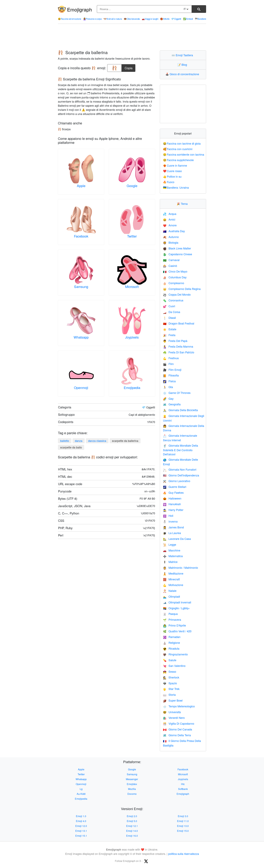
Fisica (169, 381)
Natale (169, 591)
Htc (183, 784)
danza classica (97, 441)
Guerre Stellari (174, 487)
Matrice (170, 562)
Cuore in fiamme (175, 165)
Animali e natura (113, 18)
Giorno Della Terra (177, 735)
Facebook (81, 236)
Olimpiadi (171, 596)
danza (78, 441)
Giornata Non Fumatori (179, 469)
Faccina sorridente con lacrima (183, 154)
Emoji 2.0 (132, 816)
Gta (168, 387)
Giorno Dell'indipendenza (181, 475)
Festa (169, 335)
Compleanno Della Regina (182, 289)
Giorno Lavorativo (176, 481)
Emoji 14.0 (132, 831)
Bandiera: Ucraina (176, 187)
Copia (128, 67)
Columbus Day (175, 277)
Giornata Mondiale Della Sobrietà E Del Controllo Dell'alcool (180, 449)
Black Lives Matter (177, 248)
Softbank (183, 789)
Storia (169, 695)
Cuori (169, 306)
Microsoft (132, 286)
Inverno (170, 521)
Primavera (172, 619)
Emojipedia (132, 387)
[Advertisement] (132, 37)
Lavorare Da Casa (177, 539)
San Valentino (174, 666)
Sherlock (171, 677)
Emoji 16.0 (132, 835)
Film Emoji (172, 370)
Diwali (169, 318)
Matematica (173, 556)
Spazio (170, 683)
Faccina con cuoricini (178, 149)
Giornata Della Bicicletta (180, 410)
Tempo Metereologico (179, 706)
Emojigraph (79, 9)
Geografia (172, 404)
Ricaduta (171, 648)
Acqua (169, 214)
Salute (169, 660)
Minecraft (171, 579)
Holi (168, 516)
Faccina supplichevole (178, 160)
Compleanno (173, 283)
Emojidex (132, 784)
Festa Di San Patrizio (178, 352)
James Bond (173, 527)
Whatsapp (81, 337)
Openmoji (81, 387)
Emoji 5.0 (132, 821)
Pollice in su (172, 176)
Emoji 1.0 (81, 816)
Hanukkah (172, 504)
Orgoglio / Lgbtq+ (176, 608)
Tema (183, 204)
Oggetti (176, 18)
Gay (168, 398)
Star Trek (171, 689)
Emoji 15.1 (81, 835)
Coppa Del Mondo (177, 294)
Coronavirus (173, 300)
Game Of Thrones (177, 393)
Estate (169, 329)
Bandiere (200, 18)
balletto (64, 441)
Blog (183, 64)
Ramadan (171, 637)
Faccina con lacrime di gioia (182, 143)
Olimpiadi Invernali (177, 602)
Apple (81, 185)
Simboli (188, 18)
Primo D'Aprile (174, 625)
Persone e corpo (92, 18)
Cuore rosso (172, 171)
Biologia (170, 242)
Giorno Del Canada (177, 729)
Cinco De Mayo (175, 271)
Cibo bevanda (132, 18)
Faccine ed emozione (69, 18)
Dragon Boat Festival (178, 323)
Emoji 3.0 (183, 816)
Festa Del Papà (175, 341)
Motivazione (173, 585)
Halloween (172, 498)
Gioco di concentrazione (183, 74)
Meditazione (173, 573)
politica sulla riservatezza (183, 854)
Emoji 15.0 (183, 831)
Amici (169, 219)
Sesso (169, 671)
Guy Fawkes (173, 492)
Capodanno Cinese (177, 254)
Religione (171, 643)
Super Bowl (173, 700)
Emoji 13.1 (81, 831)
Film (168, 364)
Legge (169, 544)
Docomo (132, 794)
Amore (170, 225)
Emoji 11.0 (183, 821)
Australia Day (174, 231)
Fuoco (168, 182)
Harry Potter (173, 510)
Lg (81, 789)
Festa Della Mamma (178, 346)
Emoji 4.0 (81, 821)
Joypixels (132, 337)
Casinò (170, 266)
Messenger (132, 779)
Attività (164, 18)
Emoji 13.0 (183, 826)
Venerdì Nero (174, 718)
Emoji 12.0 (81, 826)
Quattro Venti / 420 (177, 631)
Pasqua (170, 614)
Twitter (132, 236)
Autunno (171, 237)
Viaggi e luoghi (150, 18)
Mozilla (132, 789)
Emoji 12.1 (132, 826)
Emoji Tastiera (183, 55)
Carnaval (171, 260)
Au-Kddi (81, 794)
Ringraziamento (175, 654)
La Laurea (172, 533)
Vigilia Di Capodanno (178, 723)
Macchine (171, 550)
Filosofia (171, 375)
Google (132, 185)
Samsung (81, 286)
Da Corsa (171, 312)
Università (172, 712)
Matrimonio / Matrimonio (180, 567)
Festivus (171, 358)
